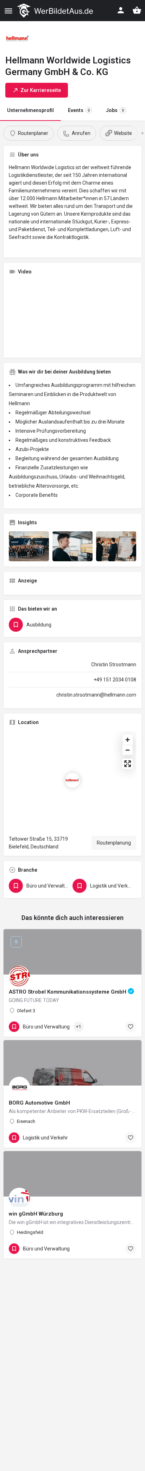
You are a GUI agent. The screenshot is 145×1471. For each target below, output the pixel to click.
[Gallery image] (29, 546)
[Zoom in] (127, 740)
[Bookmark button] (130, 1026)
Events (79, 110)
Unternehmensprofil (30, 110)
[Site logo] (56, 11)
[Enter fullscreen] (127, 764)
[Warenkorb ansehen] (136, 10)
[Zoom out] (127, 750)
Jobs (115, 110)
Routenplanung (114, 843)
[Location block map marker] (72, 780)
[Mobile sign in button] (120, 10)
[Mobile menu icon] (8, 11)
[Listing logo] (17, 38)
